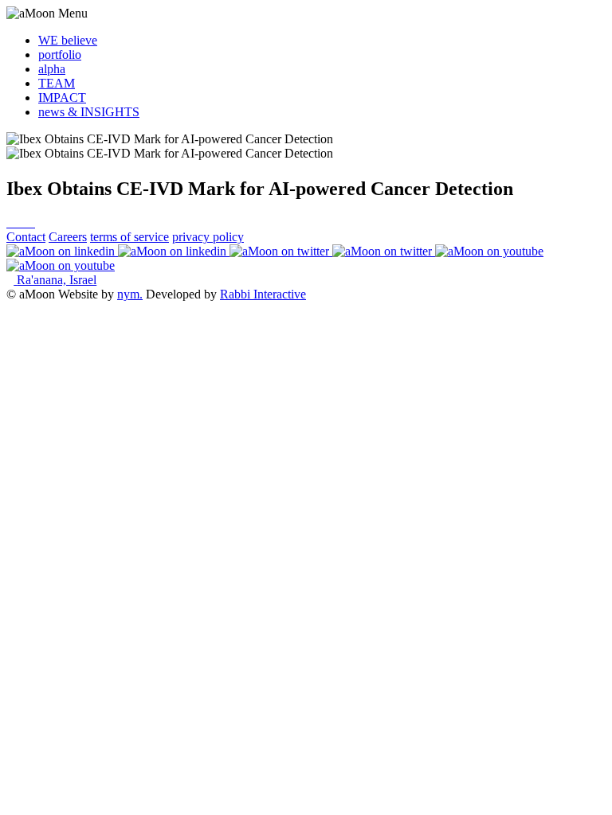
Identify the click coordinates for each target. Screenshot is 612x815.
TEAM (56, 83)
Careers (68, 237)
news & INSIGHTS (88, 112)
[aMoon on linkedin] (118, 251)
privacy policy (208, 237)
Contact (25, 237)
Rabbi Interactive (263, 294)
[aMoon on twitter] (332, 251)
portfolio (59, 54)
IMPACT (62, 97)
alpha (51, 69)
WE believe (67, 40)
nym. (130, 294)
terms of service (129, 237)
